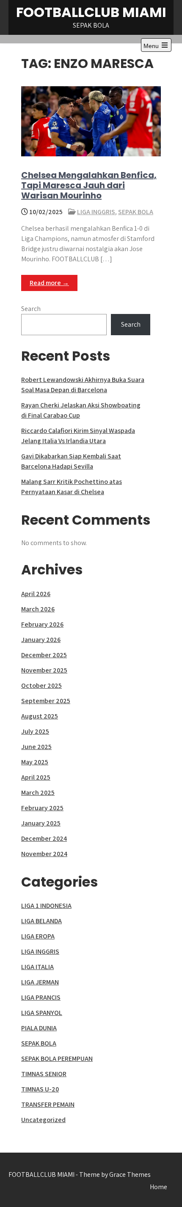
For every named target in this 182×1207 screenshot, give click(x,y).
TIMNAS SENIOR (43, 1073)
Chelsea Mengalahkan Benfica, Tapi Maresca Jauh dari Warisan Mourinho (89, 185)
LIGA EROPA (38, 936)
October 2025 (41, 685)
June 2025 (36, 746)
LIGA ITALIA (37, 966)
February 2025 (42, 807)
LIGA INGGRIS (96, 211)
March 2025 (38, 792)
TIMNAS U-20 (40, 1089)
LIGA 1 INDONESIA (46, 905)
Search (31, 308)
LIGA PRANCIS (41, 997)
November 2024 (44, 853)
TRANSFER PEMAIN (47, 1104)
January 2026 (41, 639)
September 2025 (45, 700)
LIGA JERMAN (40, 982)
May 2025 (34, 762)
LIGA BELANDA (41, 920)
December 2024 (44, 838)
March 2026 (38, 609)
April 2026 (35, 593)
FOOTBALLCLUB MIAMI (91, 12)
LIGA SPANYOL (41, 1012)
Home (158, 1186)
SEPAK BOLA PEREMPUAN (57, 1058)
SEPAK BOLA (135, 211)
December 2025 (44, 654)
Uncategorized (43, 1119)
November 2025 (44, 670)
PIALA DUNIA (39, 1027)
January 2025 (41, 823)
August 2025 (39, 716)
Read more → (49, 282)
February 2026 (42, 624)
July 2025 (35, 731)
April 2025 (35, 777)
